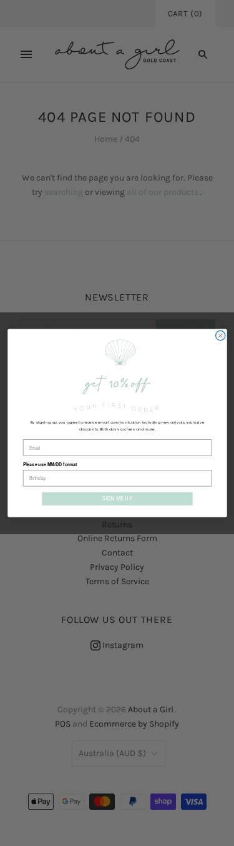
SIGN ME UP (117, 499)
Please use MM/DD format (49, 464)
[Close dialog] (220, 335)
